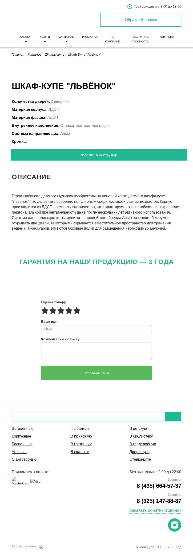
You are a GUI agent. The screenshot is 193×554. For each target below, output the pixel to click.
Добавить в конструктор (99, 155)
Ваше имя (49, 321)
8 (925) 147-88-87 (159, 501)
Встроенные (22, 428)
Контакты (167, 36)
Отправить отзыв (96, 373)
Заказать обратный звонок (155, 510)
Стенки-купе (140, 459)
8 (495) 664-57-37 (159, 486)
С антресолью (24, 459)
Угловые (19, 452)
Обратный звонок (141, 19)
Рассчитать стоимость (140, 39)
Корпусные (21, 436)
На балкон (80, 428)
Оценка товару (53, 302)
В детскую (138, 428)
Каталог (25, 36)
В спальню (80, 452)
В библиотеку (141, 436)
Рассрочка (89, 36)
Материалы (66, 36)
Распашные (22, 444)
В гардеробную (142, 444)
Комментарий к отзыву (60, 339)
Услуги (45, 36)
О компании (112, 39)
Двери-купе (139, 452)
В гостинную (81, 444)
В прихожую (81, 436)
